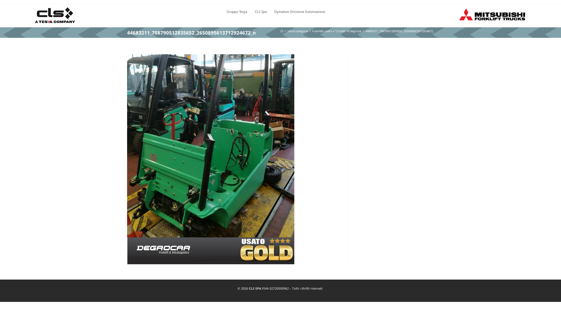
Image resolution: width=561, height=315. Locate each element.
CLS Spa (261, 11)
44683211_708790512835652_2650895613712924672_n (401, 31)
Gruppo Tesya (237, 11)
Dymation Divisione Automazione (299, 11)
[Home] (281, 31)
